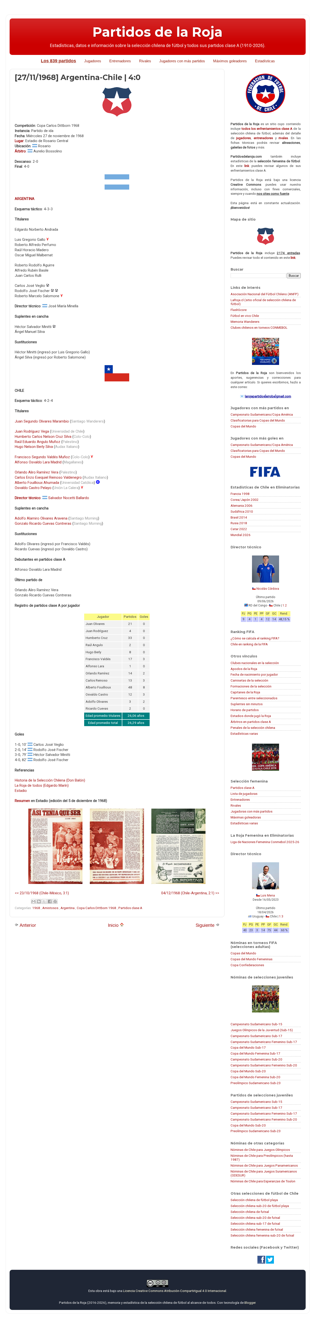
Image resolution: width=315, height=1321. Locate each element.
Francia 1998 (240, 494)
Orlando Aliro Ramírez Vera (36, 472)
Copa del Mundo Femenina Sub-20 (255, 1077)
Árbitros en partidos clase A (251, 722)
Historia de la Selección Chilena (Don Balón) (50, 780)
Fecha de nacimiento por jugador (254, 674)
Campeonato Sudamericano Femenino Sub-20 (264, 1065)
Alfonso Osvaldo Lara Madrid (38, 462)
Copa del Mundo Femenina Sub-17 (255, 1053)
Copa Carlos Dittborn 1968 (97, 908)
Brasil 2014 (239, 517)
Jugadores (92, 61)
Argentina (68, 908)
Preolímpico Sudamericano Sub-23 (256, 1083)
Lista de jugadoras (244, 794)
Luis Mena (268, 895)
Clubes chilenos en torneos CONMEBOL (259, 327)
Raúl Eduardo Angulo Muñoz (37, 442)
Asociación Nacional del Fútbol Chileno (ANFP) (265, 294)
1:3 (281, 916)
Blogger (249, 1303)
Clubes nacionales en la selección (255, 663)
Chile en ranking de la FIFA (249, 644)
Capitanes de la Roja (245, 692)
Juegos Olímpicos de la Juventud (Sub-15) (262, 1030)
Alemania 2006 (241, 505)
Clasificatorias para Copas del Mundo (258, 420)
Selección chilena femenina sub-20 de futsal (262, 1235)
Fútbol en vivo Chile (245, 316)
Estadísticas (265, 61)
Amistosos (50, 908)
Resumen (22, 801)
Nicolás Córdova (267, 588)
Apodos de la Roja (244, 669)
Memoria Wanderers (245, 322)
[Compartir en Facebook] (49, 901)
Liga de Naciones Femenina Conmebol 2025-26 (265, 842)
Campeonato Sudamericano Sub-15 (256, 1024)
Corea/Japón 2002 (245, 500)
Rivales (145, 61)
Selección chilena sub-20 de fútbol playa (260, 1206)
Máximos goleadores (230, 61)
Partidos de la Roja (157, 32)
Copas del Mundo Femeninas (251, 959)
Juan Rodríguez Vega (32, 431)
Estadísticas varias (244, 733)
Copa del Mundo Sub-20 (248, 1071)
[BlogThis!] (38, 901)
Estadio (21, 790)
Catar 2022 (239, 529)
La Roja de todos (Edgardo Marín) (42, 785)
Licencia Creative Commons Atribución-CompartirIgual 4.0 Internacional (174, 1291)
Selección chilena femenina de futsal (257, 1229)
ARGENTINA (24, 198)
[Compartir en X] (44, 901)
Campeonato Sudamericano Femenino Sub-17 (264, 1042)
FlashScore (239, 310)
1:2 (285, 605)
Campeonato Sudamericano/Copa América (262, 414)
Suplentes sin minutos (247, 704)
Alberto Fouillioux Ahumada (37, 482)
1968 (36, 908)
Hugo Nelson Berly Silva (34, 446)
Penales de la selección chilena (253, 728)
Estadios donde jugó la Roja (251, 716)
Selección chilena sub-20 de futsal (255, 1218)
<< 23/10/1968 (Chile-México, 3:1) (42, 893)
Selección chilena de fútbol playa (254, 1200)
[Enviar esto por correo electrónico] (33, 901)
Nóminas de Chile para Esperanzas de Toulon (263, 1181)
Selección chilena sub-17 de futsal (255, 1223)
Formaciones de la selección (251, 686)
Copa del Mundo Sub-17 (248, 1047)
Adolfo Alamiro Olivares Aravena (41, 518)
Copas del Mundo (243, 426)
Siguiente (206, 925)
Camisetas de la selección (249, 680)
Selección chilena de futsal (250, 1212)
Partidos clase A (130, 908)
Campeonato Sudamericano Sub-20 (256, 1059)
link (246, 166)
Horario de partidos (245, 710)
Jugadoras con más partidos (251, 811)
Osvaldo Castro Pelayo (33, 488)
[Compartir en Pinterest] (55, 901)
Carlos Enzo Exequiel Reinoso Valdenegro (48, 477)
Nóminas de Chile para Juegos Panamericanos (264, 1165)
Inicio (114, 925)
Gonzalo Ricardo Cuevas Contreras (43, 523)
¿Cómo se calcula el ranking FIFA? (255, 638)
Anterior (27, 925)
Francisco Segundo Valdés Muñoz (42, 457)
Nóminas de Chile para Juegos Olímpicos (260, 1150)
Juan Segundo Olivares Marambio (42, 421)
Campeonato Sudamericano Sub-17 (256, 1036)
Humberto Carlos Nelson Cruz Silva (43, 436)
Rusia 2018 (239, 523)
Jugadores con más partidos (182, 61)
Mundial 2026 (241, 535)
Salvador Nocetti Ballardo (68, 498)
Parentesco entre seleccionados (254, 698)
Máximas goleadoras (246, 817)
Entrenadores (120, 61)
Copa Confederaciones (247, 965)
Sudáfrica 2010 (242, 511)
